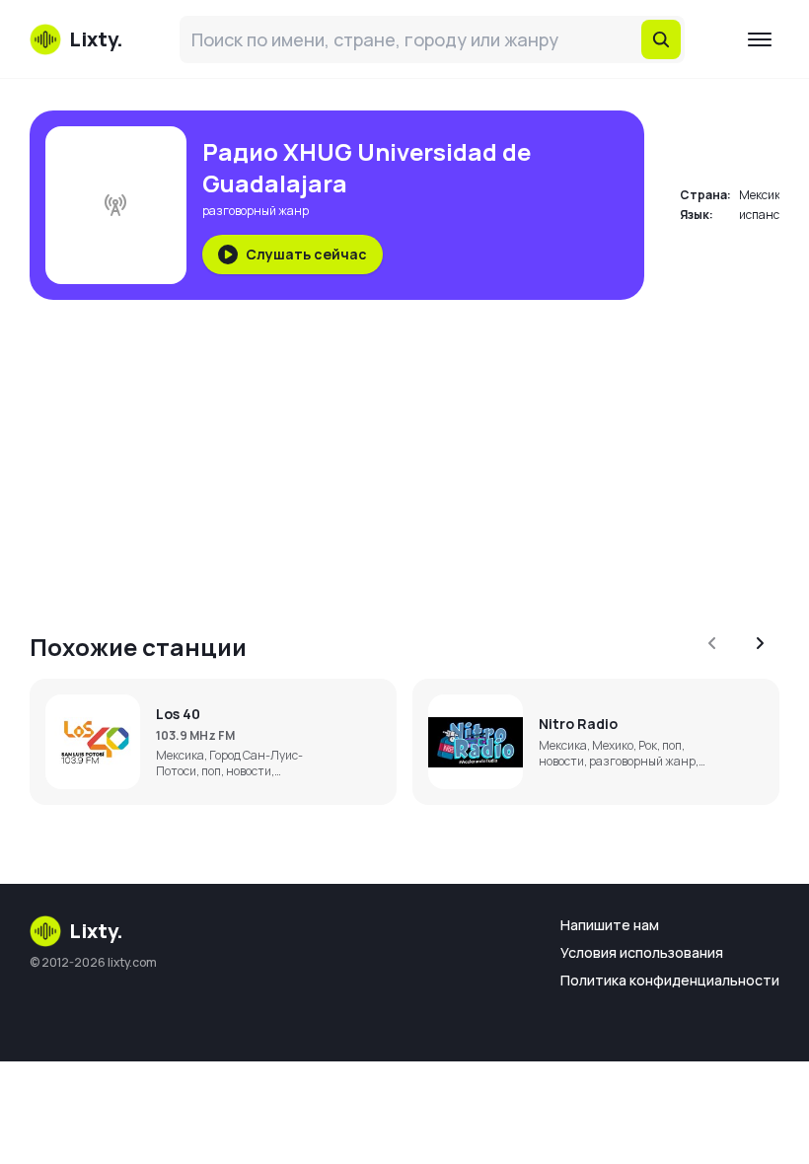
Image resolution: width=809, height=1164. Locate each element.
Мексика (763, 194)
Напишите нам (609, 924)
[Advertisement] (404, 454)
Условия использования (641, 952)
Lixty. (96, 930)
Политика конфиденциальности (669, 980)
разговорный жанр (255, 210)
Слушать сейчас (306, 254)
